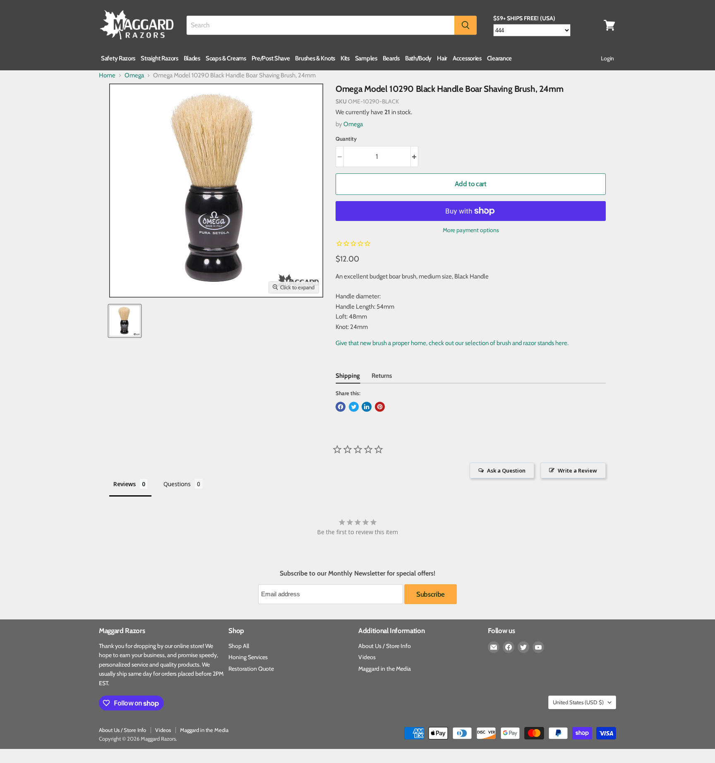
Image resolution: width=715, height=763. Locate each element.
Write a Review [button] (577, 470)
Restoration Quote (251, 668)
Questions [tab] (177, 484)
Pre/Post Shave (271, 58)
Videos (367, 657)
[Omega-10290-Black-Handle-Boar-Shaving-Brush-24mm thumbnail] (124, 321)
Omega (134, 75)
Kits (345, 58)
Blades (192, 58)
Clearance (499, 58)
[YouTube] (538, 647)
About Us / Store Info (384, 646)
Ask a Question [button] (506, 470)
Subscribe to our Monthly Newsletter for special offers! (357, 573)
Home (107, 75)
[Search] (465, 25)
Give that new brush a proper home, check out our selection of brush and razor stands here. (452, 343)
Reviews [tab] (124, 484)
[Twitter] (523, 647)
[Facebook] (508, 647)
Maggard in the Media (384, 668)
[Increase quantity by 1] (415, 156)
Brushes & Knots (315, 58)
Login (607, 58)
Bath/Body (418, 58)
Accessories (467, 58)
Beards (391, 58)
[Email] (493, 647)
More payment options (471, 230)
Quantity (346, 139)
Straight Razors (159, 58)
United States (578, 702)
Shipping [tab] (348, 375)
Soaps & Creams (226, 58)
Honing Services (248, 657)
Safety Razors (118, 58)
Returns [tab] (382, 375)
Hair (442, 58)
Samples (366, 58)
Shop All (238, 646)
